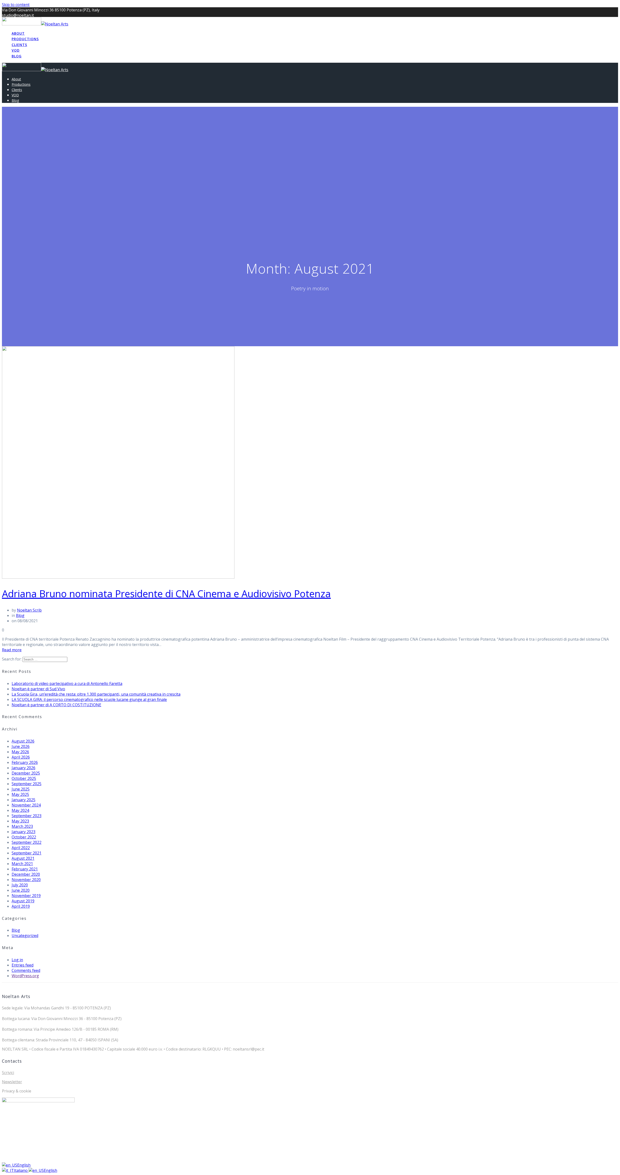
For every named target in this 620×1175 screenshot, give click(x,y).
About (18, 33)
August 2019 (23, 901)
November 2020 (26, 879)
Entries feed (22, 965)
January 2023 (23, 831)
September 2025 (26, 783)
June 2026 (21, 746)
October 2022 (24, 837)
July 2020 (20, 885)
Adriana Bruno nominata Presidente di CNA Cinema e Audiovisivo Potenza (166, 593)
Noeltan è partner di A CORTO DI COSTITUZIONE (56, 704)
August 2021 (23, 858)
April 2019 (21, 906)
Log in (17, 959)
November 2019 (26, 895)
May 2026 (20, 751)
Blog (17, 56)
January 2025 (23, 799)
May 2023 (20, 821)
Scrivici (8, 1072)
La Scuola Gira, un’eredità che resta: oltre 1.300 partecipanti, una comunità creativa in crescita (96, 694)
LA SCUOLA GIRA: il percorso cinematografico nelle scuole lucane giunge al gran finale (89, 699)
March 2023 (22, 826)
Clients (19, 44)
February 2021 (25, 869)
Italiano (21, 1170)
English (24, 1165)
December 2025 (26, 773)
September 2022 (26, 842)
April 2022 (21, 847)
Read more (12, 650)
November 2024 (26, 805)
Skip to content (16, 4)
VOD (16, 50)
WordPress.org (25, 975)
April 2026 (21, 757)
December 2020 (26, 874)
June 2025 (21, 789)
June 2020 (21, 890)
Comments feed (26, 970)
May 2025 (20, 794)
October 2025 (24, 778)
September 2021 (26, 853)
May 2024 (20, 810)
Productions (25, 39)
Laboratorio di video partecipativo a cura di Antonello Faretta (67, 683)
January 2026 (23, 767)
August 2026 (23, 741)
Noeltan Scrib (29, 610)
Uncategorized (25, 935)
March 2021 (22, 863)
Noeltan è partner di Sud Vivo (38, 688)
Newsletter (12, 1081)
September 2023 (26, 815)
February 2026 (25, 762)
